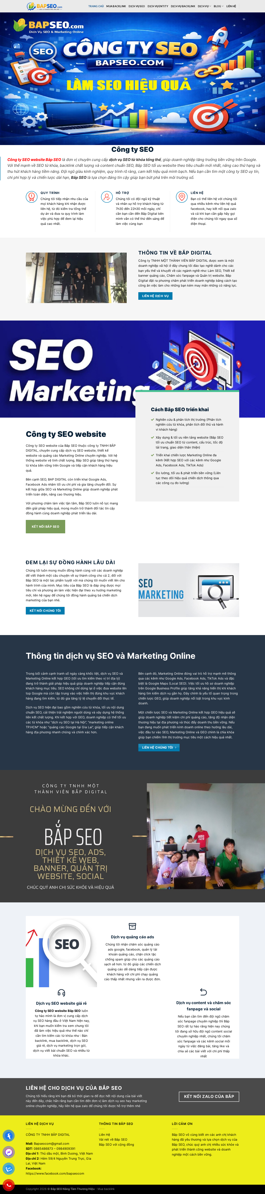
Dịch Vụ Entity (158, 6)
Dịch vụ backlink (183, 6)
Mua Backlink (116, 6)
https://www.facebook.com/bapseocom (55, 1173)
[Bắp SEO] (45, 6)
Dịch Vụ (203, 6)
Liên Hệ (231, 6)
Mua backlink (106, 1189)
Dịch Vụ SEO (137, 6)
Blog (217, 6)
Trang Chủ (96, 6)
